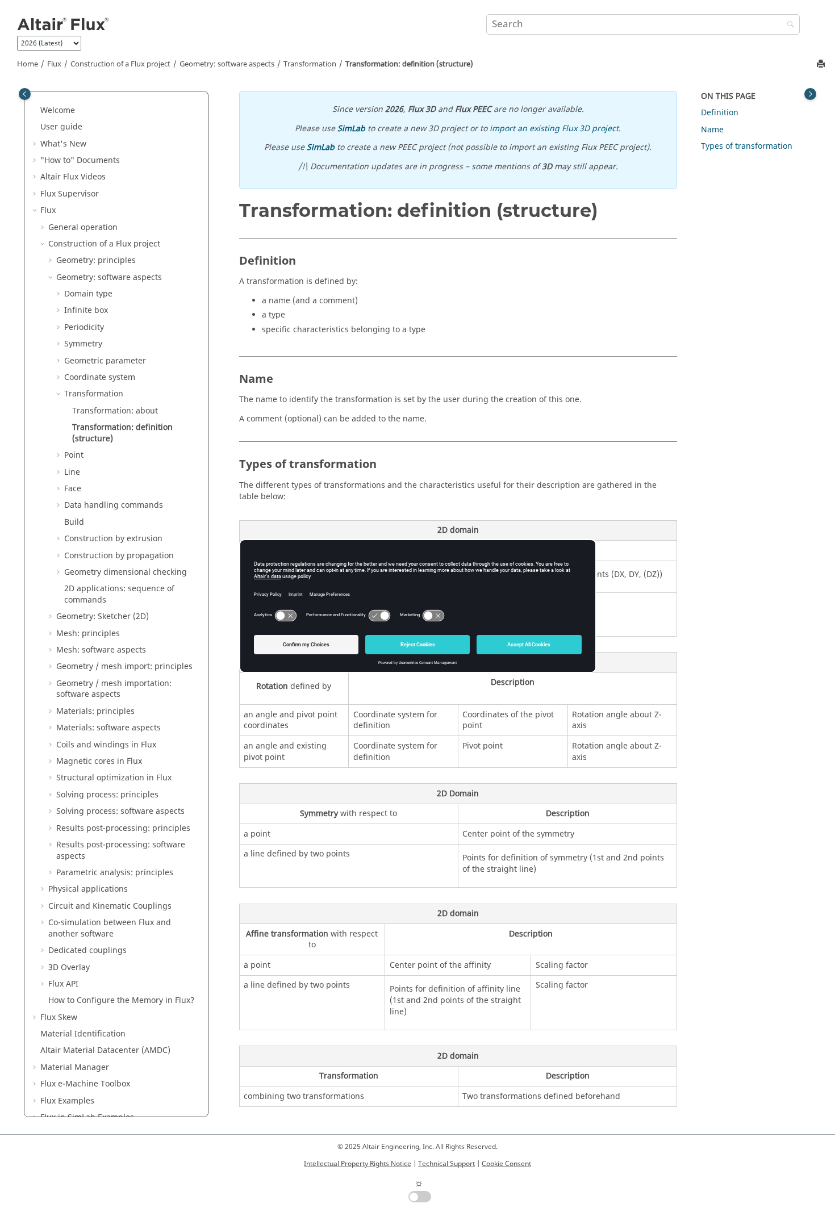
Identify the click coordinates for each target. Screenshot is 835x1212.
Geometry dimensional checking (125, 572)
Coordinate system (99, 377)
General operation (83, 227)
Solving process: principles (107, 795)
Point (74, 455)
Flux (54, 64)
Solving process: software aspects (120, 811)
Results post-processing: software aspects (120, 850)
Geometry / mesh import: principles (124, 666)
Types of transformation (746, 146)
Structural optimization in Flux (114, 778)
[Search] (788, 25)
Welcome (57, 110)
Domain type (88, 294)
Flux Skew (58, 1017)
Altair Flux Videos (73, 177)
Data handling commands (113, 505)
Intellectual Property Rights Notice (357, 1164)
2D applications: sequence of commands (119, 594)
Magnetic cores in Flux (99, 761)
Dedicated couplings (87, 950)
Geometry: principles (96, 260)
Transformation (309, 64)
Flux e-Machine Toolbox (85, 1084)
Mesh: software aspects (101, 650)
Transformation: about (115, 411)
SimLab (351, 129)
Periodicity (84, 327)
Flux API (63, 984)
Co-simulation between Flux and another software (109, 928)
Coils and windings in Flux (106, 745)
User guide (61, 127)
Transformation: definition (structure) (409, 64)
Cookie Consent (506, 1164)
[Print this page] (821, 64)
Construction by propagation (119, 556)
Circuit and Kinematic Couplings (110, 906)
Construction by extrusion (113, 539)
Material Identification (83, 1034)
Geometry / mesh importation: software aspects (114, 689)
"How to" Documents (80, 160)
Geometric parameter (105, 361)
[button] (35, 110)
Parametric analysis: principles (114, 873)
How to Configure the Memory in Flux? (121, 1000)
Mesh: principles (88, 634)
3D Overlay (69, 967)
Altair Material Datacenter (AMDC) (105, 1050)
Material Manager (74, 1067)
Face (72, 489)
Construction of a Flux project (120, 64)
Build (74, 522)
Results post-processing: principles (123, 828)
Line (72, 472)
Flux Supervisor (69, 194)
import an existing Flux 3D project (554, 129)
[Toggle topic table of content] (810, 94)
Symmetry (83, 344)
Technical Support (446, 1164)
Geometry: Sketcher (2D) (102, 616)
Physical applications (88, 889)
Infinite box (86, 310)
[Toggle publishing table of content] (25, 94)
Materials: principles (95, 711)
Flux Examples (67, 1101)
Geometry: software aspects (226, 64)
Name (712, 130)
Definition (719, 113)
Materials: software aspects (108, 728)
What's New (63, 144)
